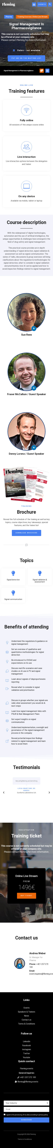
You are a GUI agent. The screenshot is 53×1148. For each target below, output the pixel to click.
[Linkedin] (33, 328)
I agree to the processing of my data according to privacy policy (27, 1115)
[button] (34, 4)
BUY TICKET (26, 895)
